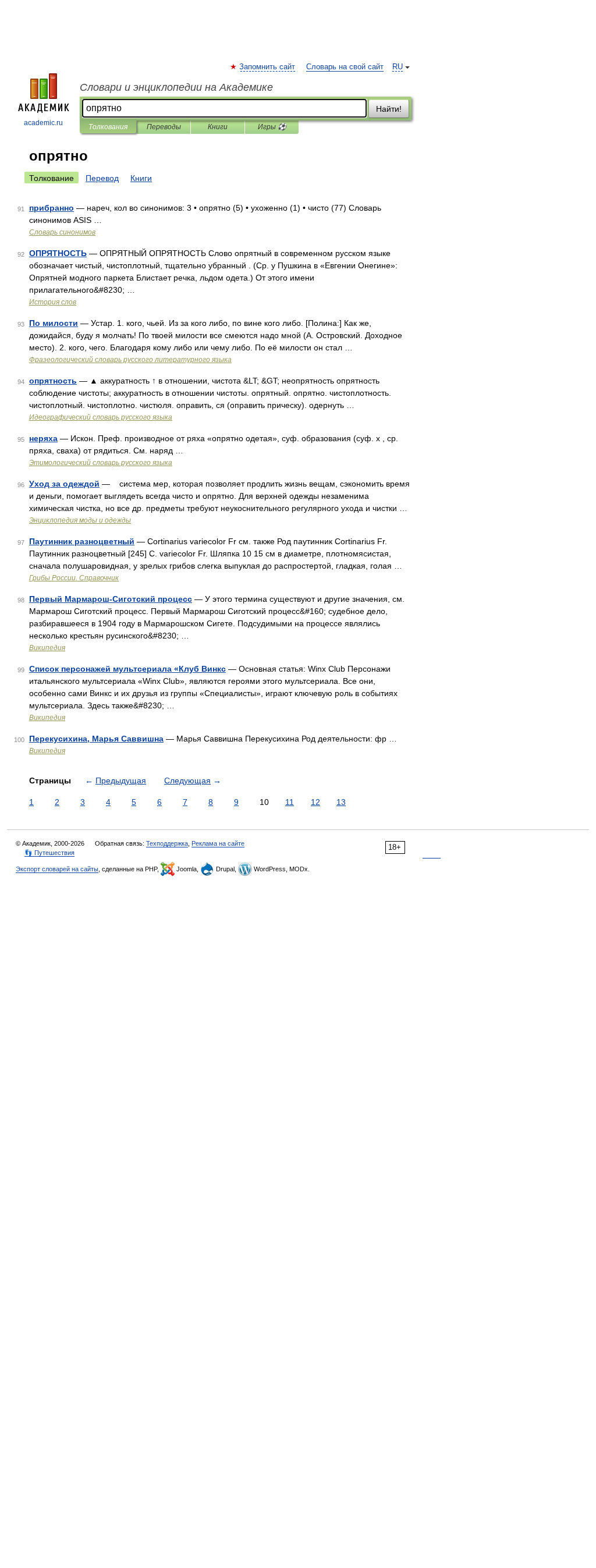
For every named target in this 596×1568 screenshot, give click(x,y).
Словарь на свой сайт (345, 67)
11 (289, 802)
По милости (53, 323)
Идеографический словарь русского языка (100, 417)
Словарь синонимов (62, 232)
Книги (218, 127)
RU (397, 67)
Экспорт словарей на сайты (57, 868)
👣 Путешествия (49, 852)
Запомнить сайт (267, 67)
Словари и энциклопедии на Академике (176, 87)
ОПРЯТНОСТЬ (58, 253)
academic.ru (43, 123)
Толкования (107, 127)
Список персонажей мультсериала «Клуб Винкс (127, 668)
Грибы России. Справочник (74, 578)
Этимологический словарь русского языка (100, 463)
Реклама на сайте (217, 843)
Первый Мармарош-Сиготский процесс (110, 599)
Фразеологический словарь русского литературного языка (130, 360)
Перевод (102, 178)
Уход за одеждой (64, 483)
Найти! (389, 108)
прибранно (51, 207)
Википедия (47, 648)
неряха (43, 438)
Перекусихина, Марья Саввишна (96, 738)
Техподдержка (167, 843)
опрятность (53, 380)
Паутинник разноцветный (81, 541)
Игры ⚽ (272, 127)
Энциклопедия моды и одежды (80, 520)
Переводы (164, 127)
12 (315, 802)
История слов (52, 302)
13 (341, 802)
